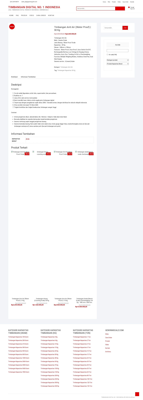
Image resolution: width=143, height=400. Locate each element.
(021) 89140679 (14, 1)
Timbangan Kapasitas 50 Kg (49, 361)
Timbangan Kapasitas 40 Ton (82, 365)
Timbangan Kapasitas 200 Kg (50, 375)
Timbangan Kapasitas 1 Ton (82, 337)
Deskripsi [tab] (14, 77)
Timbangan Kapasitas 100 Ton (82, 379)
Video (119, 2)
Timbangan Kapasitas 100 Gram (18, 337)
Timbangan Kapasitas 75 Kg (49, 365)
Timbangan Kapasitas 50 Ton (82, 368)
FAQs (107, 334)
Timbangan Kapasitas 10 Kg (49, 344)
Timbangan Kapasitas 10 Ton (82, 351)
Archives (108, 351)
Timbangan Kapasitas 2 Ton (82, 340)
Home (104, 2)
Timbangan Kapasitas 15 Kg (49, 347)
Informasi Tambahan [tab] (28, 77)
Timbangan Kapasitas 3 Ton (82, 344)
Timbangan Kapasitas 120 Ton (82, 382)
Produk (114, 2)
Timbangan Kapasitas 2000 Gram (18, 361)
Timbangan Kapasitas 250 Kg (50, 379)
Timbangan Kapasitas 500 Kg (50, 386)
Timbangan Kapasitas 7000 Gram (18, 372)
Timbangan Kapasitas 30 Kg (66, 70)
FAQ (109, 2)
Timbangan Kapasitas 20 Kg (49, 351)
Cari (120, 8)
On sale (113, 54)
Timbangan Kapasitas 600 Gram (18, 354)
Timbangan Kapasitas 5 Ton (82, 347)
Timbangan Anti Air (66, 67)
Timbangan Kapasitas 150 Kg (50, 372)
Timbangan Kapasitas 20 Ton (82, 358)
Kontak (132, 2)
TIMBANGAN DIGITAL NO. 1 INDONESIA (34, 7)
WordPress (132, 397)
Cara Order (125, 2)
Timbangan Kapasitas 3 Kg (49, 337)
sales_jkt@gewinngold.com (29, 1)
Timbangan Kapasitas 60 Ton (82, 372)
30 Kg (27, 139)
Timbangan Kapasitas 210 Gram (18, 344)
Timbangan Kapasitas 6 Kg (49, 340)
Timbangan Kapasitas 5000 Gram (18, 368)
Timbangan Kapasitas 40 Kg (49, 358)
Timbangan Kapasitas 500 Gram (18, 351)
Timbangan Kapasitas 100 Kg (50, 368)
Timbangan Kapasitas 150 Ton (82, 386)
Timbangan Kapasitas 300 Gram (18, 347)
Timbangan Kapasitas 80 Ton (82, 375)
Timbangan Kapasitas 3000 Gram (18, 365)
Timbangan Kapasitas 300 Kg (50, 382)
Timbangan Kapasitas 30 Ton (82, 361)
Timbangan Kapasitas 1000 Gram (18, 358)
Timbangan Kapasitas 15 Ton (82, 354)
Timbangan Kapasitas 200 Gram (18, 340)
